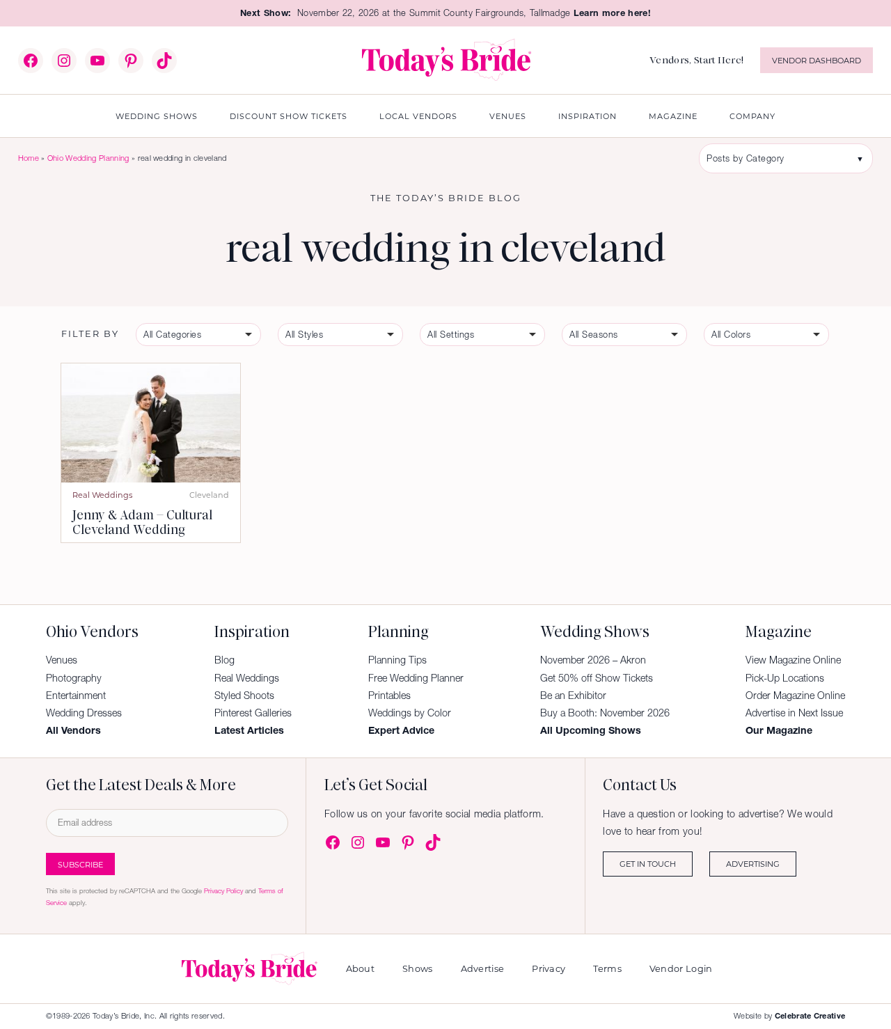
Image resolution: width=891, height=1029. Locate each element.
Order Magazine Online (795, 695)
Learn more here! (612, 13)
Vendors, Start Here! (696, 60)
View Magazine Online (793, 660)
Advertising (753, 863)
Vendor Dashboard (816, 60)
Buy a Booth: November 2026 (605, 713)
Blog (224, 660)
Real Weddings (102, 494)
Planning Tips (397, 660)
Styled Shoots (244, 695)
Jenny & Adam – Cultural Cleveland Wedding (142, 522)
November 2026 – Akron (593, 660)
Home (28, 158)
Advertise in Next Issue (794, 713)
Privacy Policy (223, 891)
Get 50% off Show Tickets (596, 678)
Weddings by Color (409, 713)
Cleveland (209, 494)
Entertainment (76, 695)
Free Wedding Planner (416, 678)
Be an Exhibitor (573, 695)
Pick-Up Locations (785, 678)
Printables (389, 695)
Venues (61, 660)
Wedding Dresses (84, 713)
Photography (74, 678)
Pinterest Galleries (253, 713)
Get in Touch (648, 863)
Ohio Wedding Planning (88, 158)
